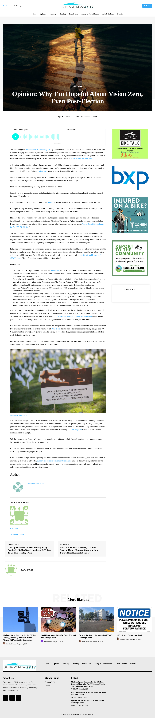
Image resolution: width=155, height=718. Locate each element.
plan (75, 430)
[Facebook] (122, 295)
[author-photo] (4, 644)
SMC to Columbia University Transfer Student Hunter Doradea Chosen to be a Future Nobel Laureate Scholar (79, 550)
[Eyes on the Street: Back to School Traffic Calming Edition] (96, 619)
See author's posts (17, 534)
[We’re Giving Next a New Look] (134, 619)
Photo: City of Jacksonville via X (19, 415)
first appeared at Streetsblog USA (39, 150)
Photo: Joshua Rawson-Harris (81, 159)
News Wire (77, 86)
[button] (18, 5)
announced (55, 270)
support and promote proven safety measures (54, 461)
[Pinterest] (133, 295)
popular (50, 202)
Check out (56, 329)
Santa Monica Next (35, 483)
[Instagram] (12, 698)
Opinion (74, 697)
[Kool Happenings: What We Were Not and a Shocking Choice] (58, 619)
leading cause (43, 171)
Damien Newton (11, 644)
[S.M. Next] (11, 569)
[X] (128, 295)
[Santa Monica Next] (78, 5)
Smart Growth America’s (64, 316)
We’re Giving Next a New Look (129, 635)
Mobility (74, 689)
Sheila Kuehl (48, 642)
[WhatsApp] (139, 295)
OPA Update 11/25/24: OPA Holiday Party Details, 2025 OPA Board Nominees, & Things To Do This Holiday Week (29, 550)
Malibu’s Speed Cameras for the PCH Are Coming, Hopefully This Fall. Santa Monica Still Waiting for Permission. (20, 637)
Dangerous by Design (83, 316)
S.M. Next (66, 117)
